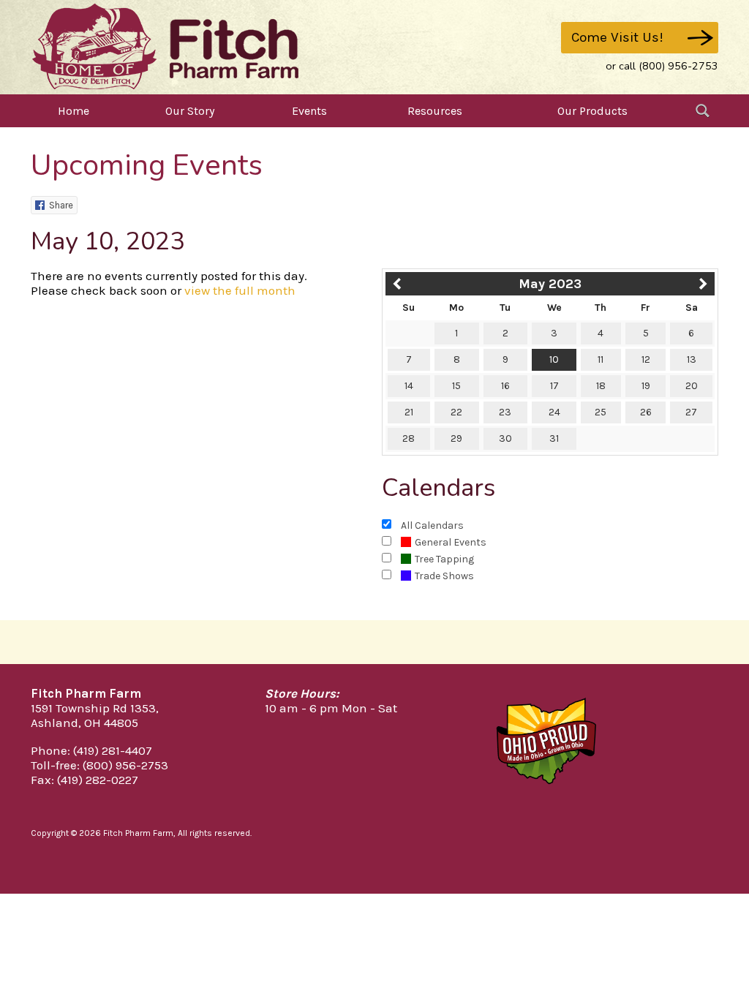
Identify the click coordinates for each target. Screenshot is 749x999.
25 (600, 412)
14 (408, 386)
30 (505, 438)
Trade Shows (444, 576)
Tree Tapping (444, 559)
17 (554, 386)
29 (456, 438)
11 (600, 359)
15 (456, 386)
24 (554, 412)
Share (61, 205)
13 (691, 359)
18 (601, 386)
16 (505, 386)
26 (646, 412)
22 (456, 412)
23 (505, 412)
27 (691, 412)
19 (645, 386)
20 (691, 386)
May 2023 (550, 284)
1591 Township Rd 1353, (95, 708)
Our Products (592, 111)
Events (309, 111)
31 (554, 438)
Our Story (189, 111)
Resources (434, 111)
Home (73, 111)
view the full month (240, 290)
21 (408, 412)
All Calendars (432, 525)
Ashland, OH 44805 (84, 722)
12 (645, 359)
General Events (450, 542)
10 (554, 359)
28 (408, 438)
